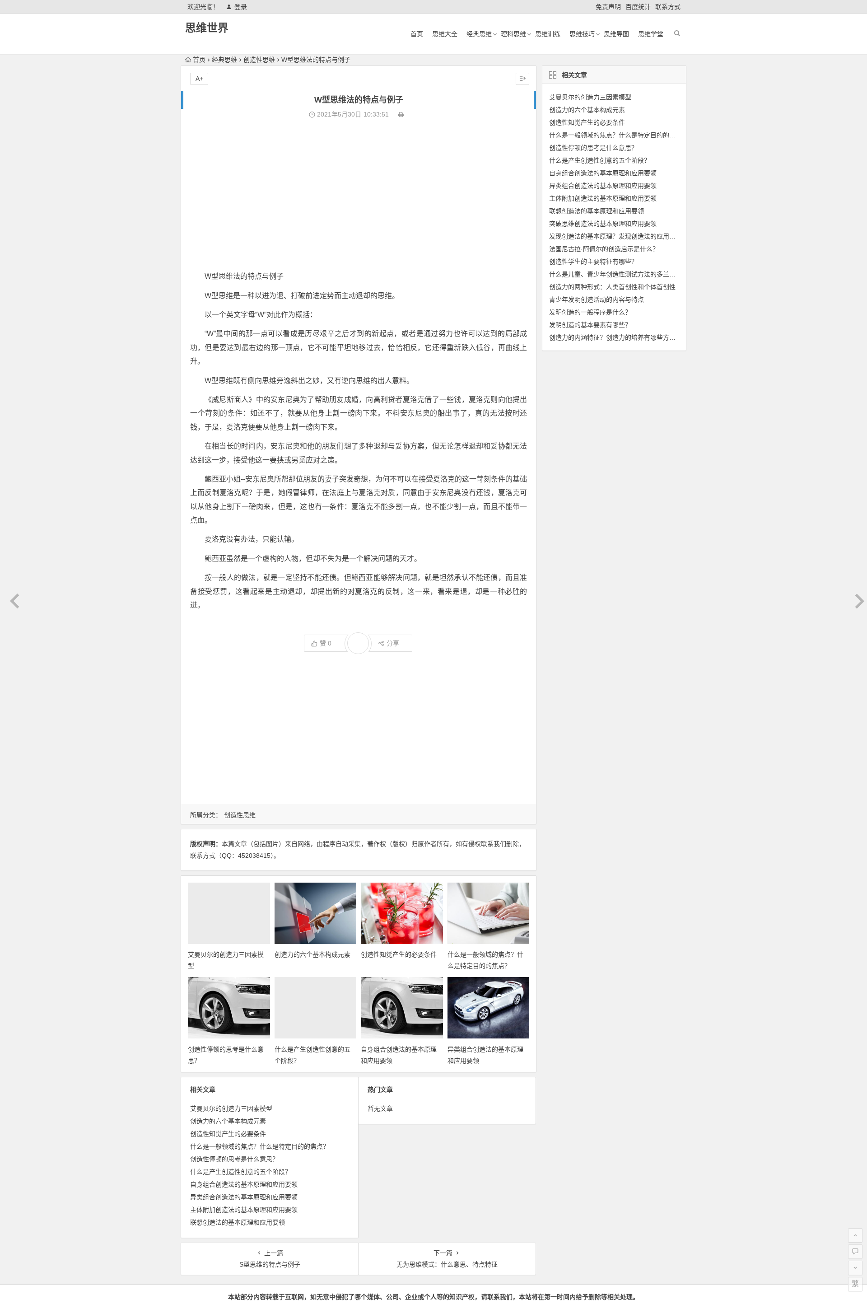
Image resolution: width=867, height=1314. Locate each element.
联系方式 (668, 6)
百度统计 (638, 6)
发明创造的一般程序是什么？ (590, 312)
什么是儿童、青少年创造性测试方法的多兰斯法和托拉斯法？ (634, 274)
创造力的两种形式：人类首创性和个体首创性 (612, 286)
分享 (393, 643)
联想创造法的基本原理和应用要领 (237, 1222)
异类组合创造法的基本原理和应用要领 (244, 1197)
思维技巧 (582, 33)
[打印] (401, 114)
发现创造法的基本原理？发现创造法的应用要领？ (618, 236)
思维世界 (206, 28)
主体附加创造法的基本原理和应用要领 (244, 1209)
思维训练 (547, 33)
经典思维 (479, 33)
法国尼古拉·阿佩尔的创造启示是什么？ (604, 249)
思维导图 (616, 33)
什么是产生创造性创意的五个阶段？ (240, 1171)
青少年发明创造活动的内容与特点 (596, 299)
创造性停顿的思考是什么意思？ (234, 1159)
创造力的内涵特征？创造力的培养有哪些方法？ (615, 337)
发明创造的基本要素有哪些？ (590, 324)
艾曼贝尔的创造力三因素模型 (231, 1108)
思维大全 (444, 33)
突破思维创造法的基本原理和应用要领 (603, 223)
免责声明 (608, 6)
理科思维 (513, 33)
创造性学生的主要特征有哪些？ (593, 261)
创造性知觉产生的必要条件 (399, 954)
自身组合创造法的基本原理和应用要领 (244, 1184)
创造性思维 (259, 59)
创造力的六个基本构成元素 (312, 954)
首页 (416, 33)
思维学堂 (650, 33)
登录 (240, 6)
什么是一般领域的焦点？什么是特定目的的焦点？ (259, 1146)
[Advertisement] (358, 195)
